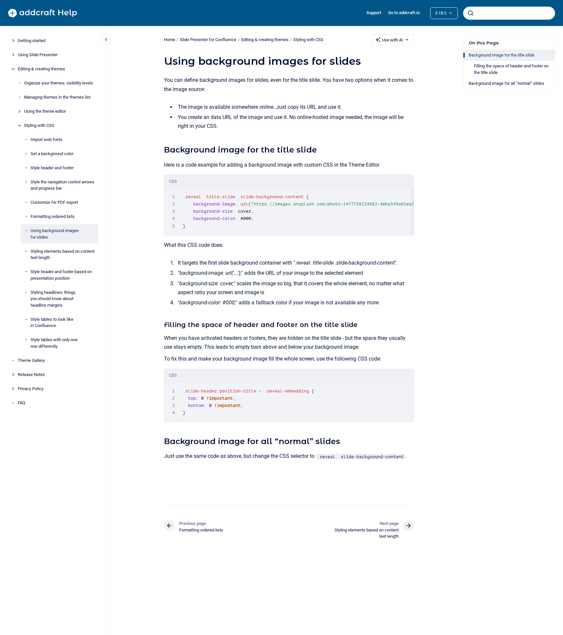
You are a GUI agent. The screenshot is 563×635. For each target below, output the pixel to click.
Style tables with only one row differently (54, 343)
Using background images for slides (55, 234)
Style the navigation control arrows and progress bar (62, 185)
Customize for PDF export (54, 202)
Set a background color (52, 153)
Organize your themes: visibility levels (58, 83)
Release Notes (31, 374)
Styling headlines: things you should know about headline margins (53, 299)
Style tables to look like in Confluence (52, 322)
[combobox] (509, 13)
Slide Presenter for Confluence (208, 39)
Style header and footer (52, 167)
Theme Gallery (31, 360)
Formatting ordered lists (53, 216)
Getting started (31, 40)
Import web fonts (46, 139)
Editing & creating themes (41, 68)
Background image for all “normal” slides (506, 83)
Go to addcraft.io (404, 12)
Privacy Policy (30, 388)
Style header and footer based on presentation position (61, 275)
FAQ (21, 402)
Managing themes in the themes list (57, 97)
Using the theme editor (45, 111)
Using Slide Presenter (38, 54)
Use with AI (392, 39)
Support (373, 12)
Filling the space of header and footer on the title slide (511, 69)
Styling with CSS (39, 125)
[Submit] (470, 13)
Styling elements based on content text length (63, 254)
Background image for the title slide (501, 55)
